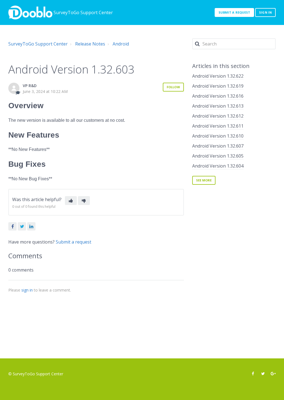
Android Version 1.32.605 (218, 156)
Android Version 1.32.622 (218, 76)
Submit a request (234, 12)
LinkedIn (31, 226)
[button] (71, 200)
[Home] (30, 12)
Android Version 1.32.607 (218, 146)
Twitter (22, 226)
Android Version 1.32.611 (218, 126)
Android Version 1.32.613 (218, 106)
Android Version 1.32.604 (218, 166)
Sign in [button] (265, 12)
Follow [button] (173, 87)
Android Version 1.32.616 (218, 96)
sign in (27, 290)
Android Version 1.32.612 (218, 116)
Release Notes (90, 44)
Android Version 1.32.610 (218, 136)
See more (204, 180)
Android (121, 44)
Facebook (12, 226)
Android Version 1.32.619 (218, 86)
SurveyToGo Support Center (38, 44)
